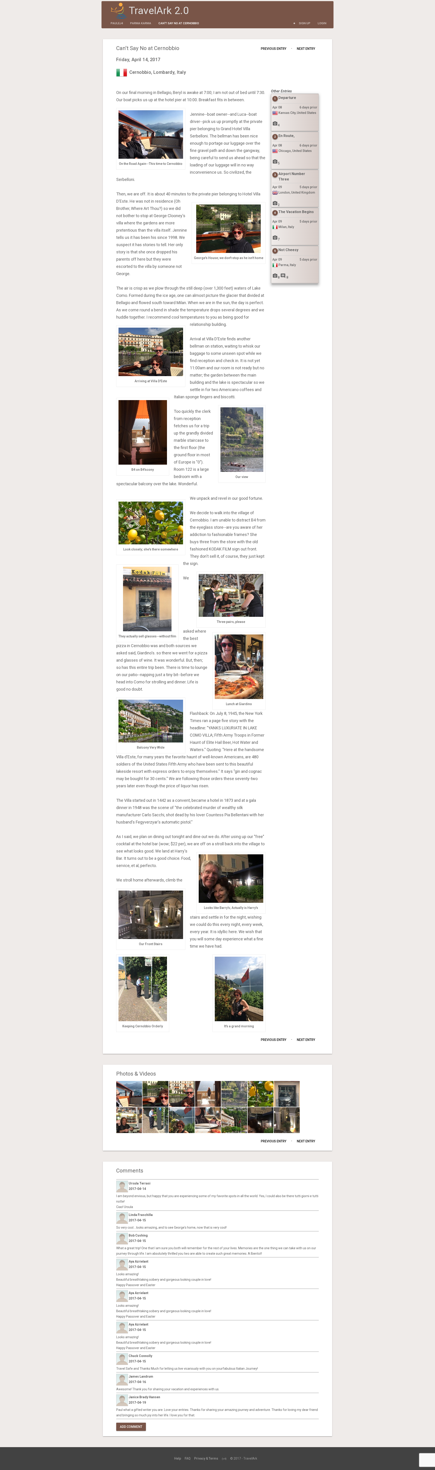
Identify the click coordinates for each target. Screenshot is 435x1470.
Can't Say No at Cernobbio (178, 23)
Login (322, 23)
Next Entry (306, 48)
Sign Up (304, 23)
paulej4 (117, 23)
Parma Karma (140, 23)
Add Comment (131, 1427)
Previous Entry (273, 48)
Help (177, 1458)
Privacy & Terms (206, 1458)
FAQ (188, 1458)
